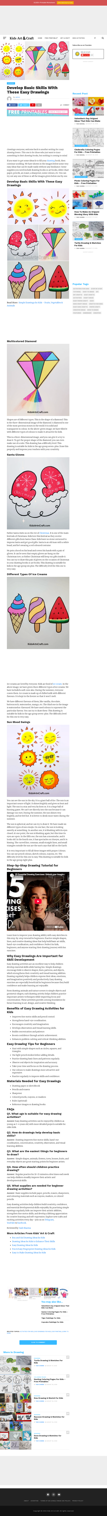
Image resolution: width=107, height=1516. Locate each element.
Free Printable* (51, 38)
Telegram (49, 1220)
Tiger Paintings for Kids (50, 1318)
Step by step (96, 289)
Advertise (34, 1501)
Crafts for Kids (96, 304)
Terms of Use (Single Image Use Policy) (55, 1501)
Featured (77, 313)
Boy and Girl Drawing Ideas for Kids (28, 1238)
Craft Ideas (88, 298)
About (26, 1501)
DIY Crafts (77, 295)
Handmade (87, 313)
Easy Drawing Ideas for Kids (25, 1245)
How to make (92, 310)
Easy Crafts (89, 295)
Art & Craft (65, 38)
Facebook (21, 1223)
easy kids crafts (80, 307)
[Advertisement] (53, 20)
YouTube (11, 1223)
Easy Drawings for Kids (42, 1331)
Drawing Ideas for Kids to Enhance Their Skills (33, 1241)
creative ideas (79, 310)
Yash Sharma (25, 1228)
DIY (97, 292)
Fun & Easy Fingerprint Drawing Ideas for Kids (33, 1249)
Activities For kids (27, 1331)
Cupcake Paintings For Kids (52, 1322)
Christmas (44, 533)
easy (92, 301)
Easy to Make (88, 292)
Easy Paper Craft (80, 301)
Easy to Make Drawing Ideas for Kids (29, 1252)
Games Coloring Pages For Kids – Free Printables (54, 1313)
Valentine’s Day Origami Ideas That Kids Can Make (55, 1307)
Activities (77, 298)
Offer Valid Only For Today (65, 2)
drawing (51, 160)
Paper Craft (95, 307)
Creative (97, 313)
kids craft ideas (80, 304)
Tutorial (77, 292)
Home (40, 38)
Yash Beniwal (80, 124)
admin (17, 97)
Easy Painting (56, 1331)
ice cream (57, 684)
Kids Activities (79, 38)
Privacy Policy (77, 1501)
